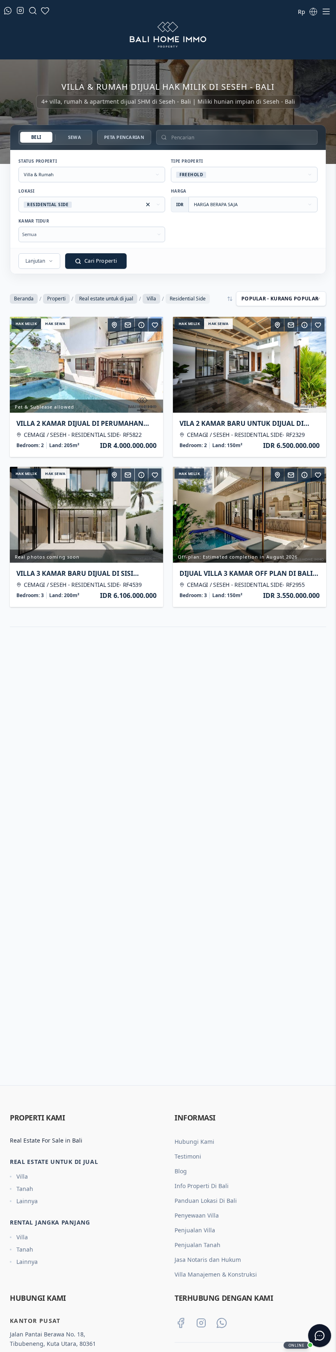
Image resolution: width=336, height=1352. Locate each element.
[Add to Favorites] (154, 325)
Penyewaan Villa (197, 1215)
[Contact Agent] (127, 325)
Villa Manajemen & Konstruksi (216, 1274)
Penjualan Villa (195, 1230)
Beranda (24, 298)
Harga (178, 191)
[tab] (36, 137)
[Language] (313, 11)
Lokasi (26, 191)
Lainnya (27, 1201)
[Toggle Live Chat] (319, 1335)
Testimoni (188, 1156)
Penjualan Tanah (197, 1245)
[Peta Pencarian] (114, 325)
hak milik (26, 323)
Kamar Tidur (33, 221)
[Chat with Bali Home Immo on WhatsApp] (222, 1323)
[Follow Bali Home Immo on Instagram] (201, 1323)
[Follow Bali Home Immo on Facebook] (181, 1323)
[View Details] (141, 325)
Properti (56, 298)
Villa (151, 298)
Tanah (24, 1189)
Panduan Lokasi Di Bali (206, 1200)
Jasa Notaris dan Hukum (208, 1259)
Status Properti (37, 161)
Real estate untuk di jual (106, 298)
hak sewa (55, 323)
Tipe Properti (187, 161)
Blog (181, 1171)
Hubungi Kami (194, 1141)
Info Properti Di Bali (202, 1186)
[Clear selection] (148, 204)
